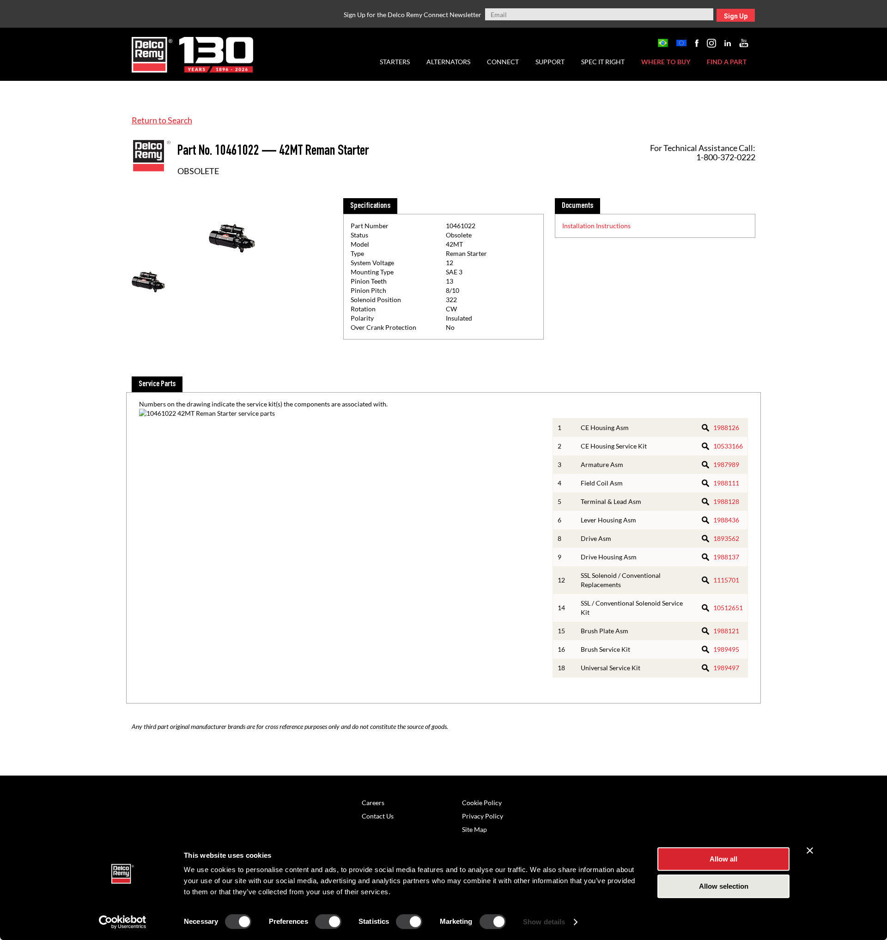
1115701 (726, 580)
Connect (503, 62)
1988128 (726, 501)
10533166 (728, 446)
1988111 (726, 483)
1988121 (726, 631)
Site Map (474, 829)
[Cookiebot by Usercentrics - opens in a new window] (122, 922)
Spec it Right (603, 62)
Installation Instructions (596, 226)
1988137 (726, 557)
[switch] (328, 921)
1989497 (726, 668)
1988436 (726, 520)
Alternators (448, 62)
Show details (544, 922)
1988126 (726, 427)
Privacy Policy (482, 816)
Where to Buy (665, 62)
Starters (395, 62)
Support (550, 62)
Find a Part (727, 62)
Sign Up (735, 16)
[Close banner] (810, 850)
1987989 (726, 464)
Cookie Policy (482, 803)
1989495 (726, 649)
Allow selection (723, 886)
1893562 (726, 538)
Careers (373, 803)
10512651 (728, 608)
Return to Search (162, 120)
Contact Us (378, 816)
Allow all (723, 859)
